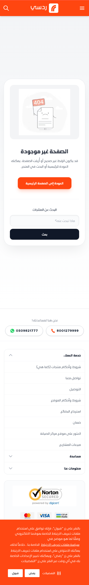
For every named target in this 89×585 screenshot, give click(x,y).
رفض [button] (32, 573)
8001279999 (68, 330)
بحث (44, 234)
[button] (52, 573)
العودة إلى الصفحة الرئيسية (45, 183)
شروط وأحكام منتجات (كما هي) (58, 367)
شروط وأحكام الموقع (66, 400)
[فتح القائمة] (82, 8)
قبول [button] (15, 573)
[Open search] (6, 8)
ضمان (77, 422)
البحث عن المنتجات (45, 209)
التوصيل (75, 389)
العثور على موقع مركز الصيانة (60, 433)
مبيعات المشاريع (70, 444)
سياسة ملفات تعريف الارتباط (60, 544)
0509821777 (27, 330)
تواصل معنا (73, 378)
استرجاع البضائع (71, 411)
